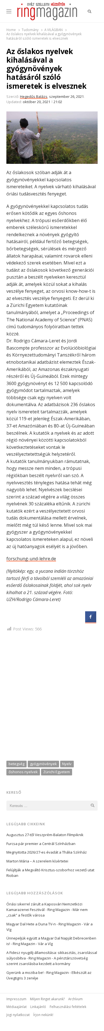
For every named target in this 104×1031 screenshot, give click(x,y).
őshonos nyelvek (23, 771)
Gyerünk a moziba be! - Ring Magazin (37, 972)
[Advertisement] (52, 697)
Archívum (75, 999)
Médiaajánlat (16, 1006)
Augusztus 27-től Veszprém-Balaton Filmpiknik (44, 834)
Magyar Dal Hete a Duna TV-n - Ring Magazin (43, 923)
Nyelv (67, 763)
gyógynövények (43, 763)
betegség (16, 763)
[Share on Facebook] (90, 620)
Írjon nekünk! (43, 1014)
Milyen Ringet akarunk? (47, 999)
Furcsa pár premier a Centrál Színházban (40, 843)
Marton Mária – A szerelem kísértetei (37, 861)
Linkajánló (38, 1006)
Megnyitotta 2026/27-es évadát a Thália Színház (46, 852)
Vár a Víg (45, 943)
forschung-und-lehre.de (31, 559)
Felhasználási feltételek (68, 1006)
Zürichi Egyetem (56, 771)
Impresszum (16, 999)
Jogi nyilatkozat (18, 1014)
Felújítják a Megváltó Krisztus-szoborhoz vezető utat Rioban (50, 872)
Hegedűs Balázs (33, 96)
